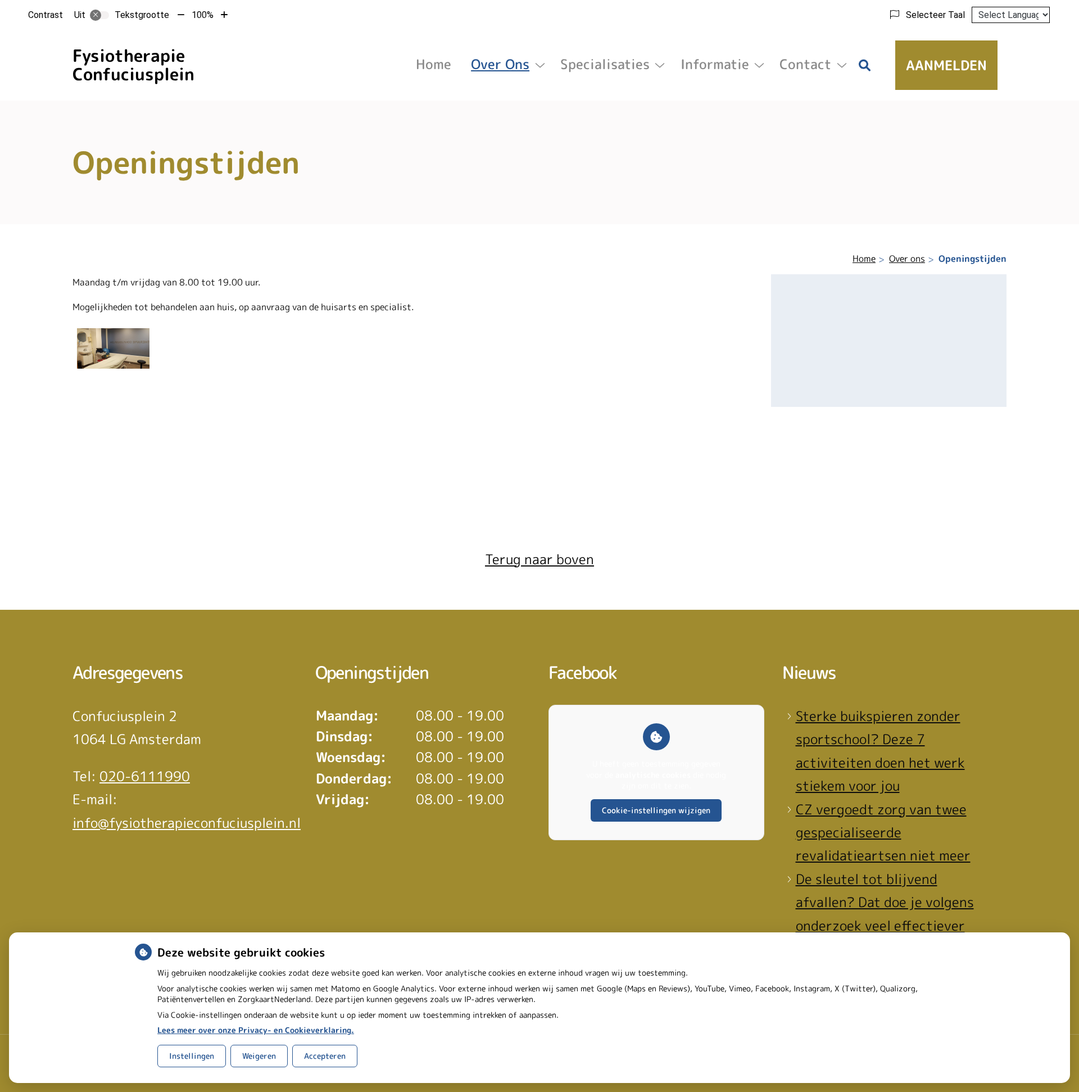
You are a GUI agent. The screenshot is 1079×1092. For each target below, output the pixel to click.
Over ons (500, 64)
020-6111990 (144, 776)
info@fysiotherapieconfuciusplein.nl (186, 822)
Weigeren (259, 1055)
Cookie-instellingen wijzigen (656, 810)
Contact (805, 64)
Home (433, 64)
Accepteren (325, 1055)
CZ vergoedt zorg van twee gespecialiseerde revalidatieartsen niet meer (883, 833)
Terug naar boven (539, 559)
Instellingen (191, 1055)
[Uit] (99, 15)
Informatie (715, 64)
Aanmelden (946, 65)
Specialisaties (605, 64)
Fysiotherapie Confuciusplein (133, 65)
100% (203, 15)
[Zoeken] (865, 65)
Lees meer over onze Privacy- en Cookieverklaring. (255, 1030)
